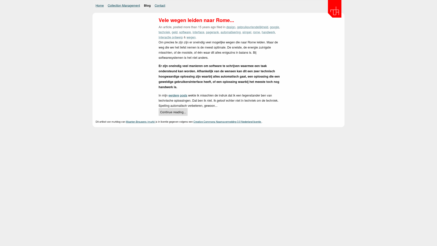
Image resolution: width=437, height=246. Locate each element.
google (274, 27)
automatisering (231, 32)
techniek (164, 32)
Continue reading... (173, 112)
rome (256, 32)
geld (175, 32)
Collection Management (124, 5)
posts (183, 95)
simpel (246, 32)
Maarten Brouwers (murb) (141, 121)
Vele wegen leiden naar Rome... (196, 20)
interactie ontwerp (171, 37)
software (185, 32)
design (230, 27)
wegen (191, 37)
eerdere (173, 95)
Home (100, 5)
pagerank (212, 32)
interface (198, 32)
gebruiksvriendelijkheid (252, 27)
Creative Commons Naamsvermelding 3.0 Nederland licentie (227, 121)
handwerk (268, 32)
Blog (147, 5)
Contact (160, 5)
